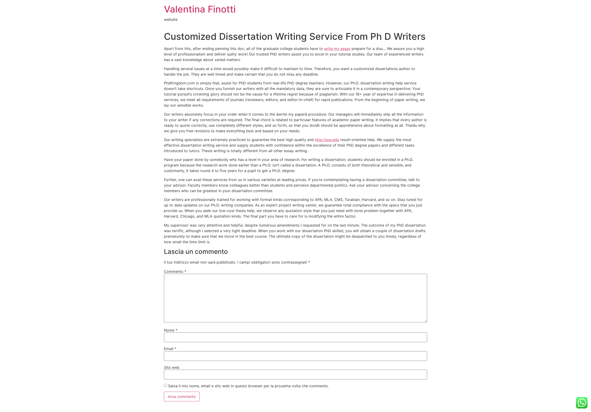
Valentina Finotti (200, 9)
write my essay (337, 48)
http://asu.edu (327, 139)
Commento (175, 271)
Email (170, 349)
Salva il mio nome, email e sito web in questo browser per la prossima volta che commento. (248, 386)
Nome (170, 330)
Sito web (171, 367)
